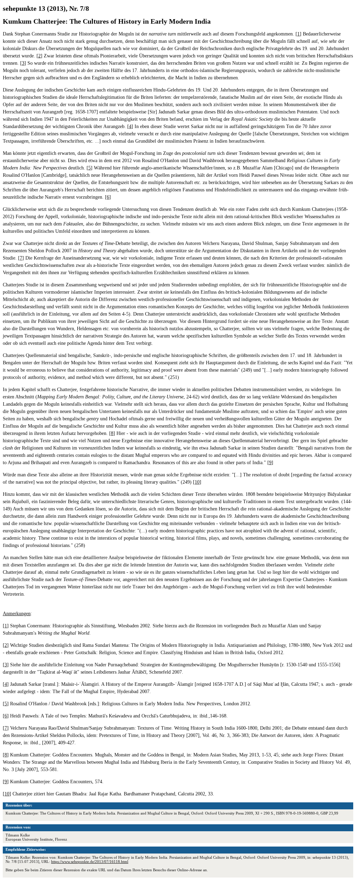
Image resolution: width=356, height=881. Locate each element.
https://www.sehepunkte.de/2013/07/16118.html (89, 861)
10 (197, 482)
